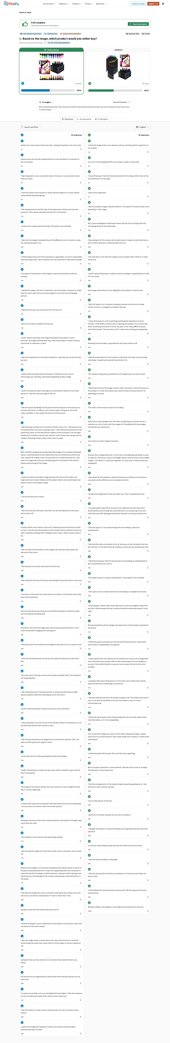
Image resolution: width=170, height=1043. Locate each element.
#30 (22, 467)
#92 (22, 967)
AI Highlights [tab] (103, 119)
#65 (22, 777)
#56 (89, 551)
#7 (89, 197)
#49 (22, 618)
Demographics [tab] (85, 119)
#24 (22, 398)
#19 (89, 247)
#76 (89, 688)
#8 (89, 213)
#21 (89, 264)
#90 (22, 950)
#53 (22, 635)
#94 (89, 880)
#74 (22, 841)
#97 (22, 1000)
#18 (22, 328)
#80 (22, 900)
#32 (89, 333)
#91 (89, 850)
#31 (22, 487)
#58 (22, 682)
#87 (89, 819)
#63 (22, 746)
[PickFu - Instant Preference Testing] (11, 3)
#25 (89, 280)
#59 (22, 699)
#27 (89, 311)
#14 (22, 264)
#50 (89, 498)
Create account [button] (138, 4)
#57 (89, 568)
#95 (89, 897)
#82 (22, 914)
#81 (89, 743)
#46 (89, 445)
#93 (89, 864)
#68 (89, 615)
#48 (89, 484)
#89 (89, 836)
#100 (89, 911)
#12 (22, 230)
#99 (22, 1034)
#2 (89, 152)
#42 (89, 398)
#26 (89, 294)
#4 (89, 166)
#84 (89, 774)
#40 (22, 570)
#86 (89, 805)
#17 (22, 314)
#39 (22, 556)
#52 (89, 534)
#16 (22, 300)
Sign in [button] (152, 4)
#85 (89, 791)
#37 (22, 517)
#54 (22, 649)
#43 (89, 412)
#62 (22, 729)
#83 (89, 757)
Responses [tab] (69, 119)
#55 (22, 665)
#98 (22, 1017)
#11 (22, 216)
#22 (22, 364)
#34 (89, 364)
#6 (22, 183)
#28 (22, 417)
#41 (22, 584)
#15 (22, 280)
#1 (22, 149)
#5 (89, 183)
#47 (89, 467)
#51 (89, 517)
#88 (22, 930)
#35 (22, 501)
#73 (89, 671)
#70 (89, 632)
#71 (22, 827)
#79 (89, 724)
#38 (22, 540)
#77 (22, 883)
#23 (22, 381)
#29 (22, 442)
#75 (22, 858)
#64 (22, 760)
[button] (49, 3)
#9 (22, 199)
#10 (89, 230)
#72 (89, 649)
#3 (22, 166)
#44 (22, 601)
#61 (89, 582)
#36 (89, 378)
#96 (22, 983)
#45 (89, 431)
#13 (22, 247)
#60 (22, 713)
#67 (22, 794)
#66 (89, 596)
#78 (89, 707)
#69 (22, 810)
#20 (22, 347)
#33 (89, 347)
